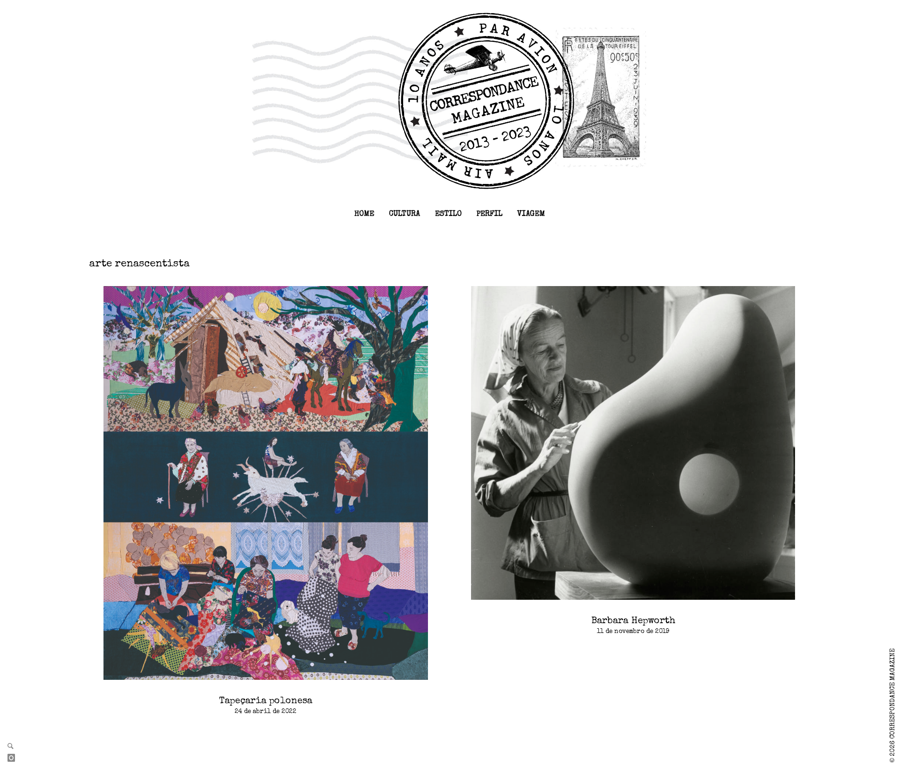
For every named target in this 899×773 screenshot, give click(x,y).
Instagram (14, 758)
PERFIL (489, 214)
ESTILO (448, 214)
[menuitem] (364, 214)
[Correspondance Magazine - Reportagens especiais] (450, 100)
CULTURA (404, 214)
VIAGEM (531, 214)
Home (364, 214)
